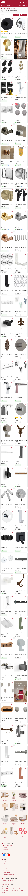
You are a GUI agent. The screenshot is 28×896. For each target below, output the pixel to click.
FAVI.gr (3, 892)
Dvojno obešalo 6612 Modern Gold (9, 226)
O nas (4, 861)
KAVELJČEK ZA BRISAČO (7, 333)
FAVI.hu (20, 888)
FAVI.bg (22, 890)
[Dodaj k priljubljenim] (26, 19)
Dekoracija (8, 5)
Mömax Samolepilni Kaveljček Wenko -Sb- (11, 440)
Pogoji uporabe (6, 872)
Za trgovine (6, 870)
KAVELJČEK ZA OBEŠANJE (7, 311)
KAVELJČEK (4, 418)
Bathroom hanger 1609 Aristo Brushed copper (12, 161)
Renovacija (14, 811)
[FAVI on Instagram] (6, 855)
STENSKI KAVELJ (19, 397)
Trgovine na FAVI (7, 863)
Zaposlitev (5, 849)
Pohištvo (3, 5)
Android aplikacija (9, 880)
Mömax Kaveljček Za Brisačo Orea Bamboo (11, 718)
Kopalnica (5, 823)
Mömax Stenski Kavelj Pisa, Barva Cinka (10, 525)
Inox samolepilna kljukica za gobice (9, 183)
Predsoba (14, 836)
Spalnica (23, 823)
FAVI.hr (4, 890)
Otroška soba (5, 836)
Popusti (23, 836)
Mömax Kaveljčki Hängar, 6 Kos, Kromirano (11, 376)
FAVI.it (8, 890)
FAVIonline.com (5, 884)
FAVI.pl (12, 888)
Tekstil (13, 5)
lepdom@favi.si (8, 845)
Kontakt (5, 847)
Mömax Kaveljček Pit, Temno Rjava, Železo (11, 740)
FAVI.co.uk (16, 890)
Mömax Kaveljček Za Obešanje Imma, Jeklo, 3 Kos (13, 504)
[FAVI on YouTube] (9, 855)
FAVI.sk (8, 888)
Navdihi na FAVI (7, 866)
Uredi (16, 14)
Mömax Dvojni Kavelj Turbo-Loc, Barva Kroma (12, 675)
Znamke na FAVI (7, 865)
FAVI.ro (16, 888)
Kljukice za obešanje (11, 8)
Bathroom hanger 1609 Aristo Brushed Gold (11, 204)
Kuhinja (23, 811)
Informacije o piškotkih (8, 874)
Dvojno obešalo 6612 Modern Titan (9, 140)
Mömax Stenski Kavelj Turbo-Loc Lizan (10, 761)
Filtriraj (24, 14)
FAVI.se (12, 890)
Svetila (5, 811)
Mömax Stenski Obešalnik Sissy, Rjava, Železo (12, 354)
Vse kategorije (21, 5)
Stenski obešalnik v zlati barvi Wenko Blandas (12, 54)
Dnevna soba (14, 824)
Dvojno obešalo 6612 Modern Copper (10, 247)
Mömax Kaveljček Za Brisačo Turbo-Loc (10, 568)
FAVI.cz (4, 888)
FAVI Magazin (6, 868)
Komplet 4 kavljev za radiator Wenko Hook (11, 397)
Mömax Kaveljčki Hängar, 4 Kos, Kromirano (11, 268)
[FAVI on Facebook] (4, 855)
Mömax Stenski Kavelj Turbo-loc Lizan (10, 290)
